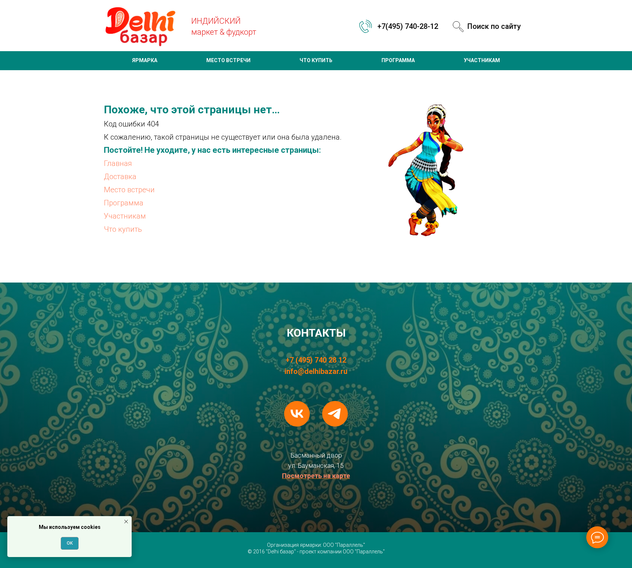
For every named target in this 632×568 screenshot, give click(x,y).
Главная (118, 163)
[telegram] (335, 414)
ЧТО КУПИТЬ (316, 60)
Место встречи (129, 189)
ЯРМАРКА (144, 60)
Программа (123, 202)
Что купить (123, 229)
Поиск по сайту (494, 26)
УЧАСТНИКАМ (482, 60)
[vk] (297, 414)
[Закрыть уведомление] (126, 521)
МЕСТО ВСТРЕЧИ (228, 60)
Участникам (125, 216)
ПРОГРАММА (398, 60)
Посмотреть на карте (316, 476)
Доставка (120, 176)
